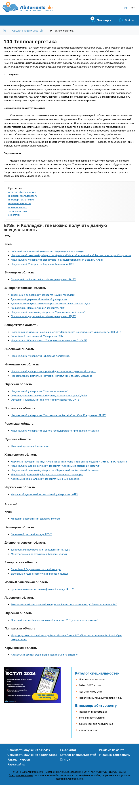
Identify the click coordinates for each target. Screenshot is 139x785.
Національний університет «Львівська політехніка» (41, 355)
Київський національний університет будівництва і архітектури (47, 251)
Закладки (104, 20)
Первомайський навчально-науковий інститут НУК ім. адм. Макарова (51, 375)
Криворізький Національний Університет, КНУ (38, 307)
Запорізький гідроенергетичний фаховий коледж (39, 573)
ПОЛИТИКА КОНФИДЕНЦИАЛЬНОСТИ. (104, 771)
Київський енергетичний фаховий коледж (35, 518)
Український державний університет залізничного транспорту (47, 474)
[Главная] (32, 7)
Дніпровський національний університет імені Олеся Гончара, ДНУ (50, 303)
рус (133, 7)
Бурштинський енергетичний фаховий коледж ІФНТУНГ (44, 589)
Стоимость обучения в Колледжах (32, 755)
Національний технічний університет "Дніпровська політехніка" (48, 312)
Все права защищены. (21, 775)
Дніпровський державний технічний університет (39, 299)
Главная (5, 30)
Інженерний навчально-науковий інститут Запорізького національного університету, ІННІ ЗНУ (66, 332)
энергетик (14, 214)
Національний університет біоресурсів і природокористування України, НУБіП (57, 259)
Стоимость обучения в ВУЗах (28, 750)
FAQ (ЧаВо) (68, 750)
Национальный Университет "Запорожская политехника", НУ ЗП (49, 340)
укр (125, 7)
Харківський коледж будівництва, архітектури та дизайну (44, 654)
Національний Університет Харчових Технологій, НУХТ (43, 264)
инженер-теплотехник (21, 199)
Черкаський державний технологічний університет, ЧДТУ (44, 494)
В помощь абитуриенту (96, 705)
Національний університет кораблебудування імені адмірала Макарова (53, 371)
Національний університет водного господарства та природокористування (55, 430)
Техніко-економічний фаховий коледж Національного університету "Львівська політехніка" (64, 604)
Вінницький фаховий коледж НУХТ (31, 534)
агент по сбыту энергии (22, 192)
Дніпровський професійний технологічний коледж (40, 549)
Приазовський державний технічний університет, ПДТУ (43, 316)
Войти (129, 20)
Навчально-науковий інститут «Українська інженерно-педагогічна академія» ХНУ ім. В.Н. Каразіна (69, 461)
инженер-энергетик (19, 203)
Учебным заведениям (114, 755)
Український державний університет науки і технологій (43, 294)
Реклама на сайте (111, 750)
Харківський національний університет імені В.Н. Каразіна (45, 478)
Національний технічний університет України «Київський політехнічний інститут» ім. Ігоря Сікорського (71, 255)
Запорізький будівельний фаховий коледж (36, 569)
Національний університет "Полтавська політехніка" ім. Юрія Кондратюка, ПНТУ (58, 415)
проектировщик (17, 207)
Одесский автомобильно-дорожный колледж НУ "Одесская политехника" (54, 620)
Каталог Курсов (18, 759)
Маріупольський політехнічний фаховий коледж (39, 554)
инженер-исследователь (22, 195)
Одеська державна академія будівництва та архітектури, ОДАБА (49, 395)
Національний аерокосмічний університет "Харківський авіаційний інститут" (55, 465)
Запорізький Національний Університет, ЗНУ (37, 336)
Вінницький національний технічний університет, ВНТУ (43, 279)
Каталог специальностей (27, 30)
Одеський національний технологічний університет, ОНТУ (45, 399)
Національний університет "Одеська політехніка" (39, 391)
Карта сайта (16, 764)
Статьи (65, 759)
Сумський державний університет (30, 446)
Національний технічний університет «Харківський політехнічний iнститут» (55, 470)
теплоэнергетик (17, 211)
